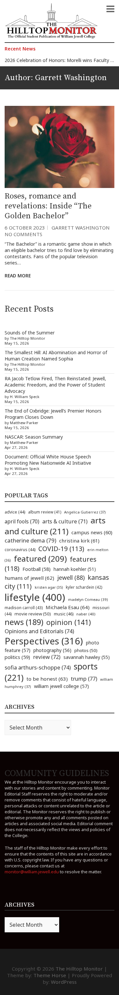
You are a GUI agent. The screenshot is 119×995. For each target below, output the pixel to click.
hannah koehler (75, 569)
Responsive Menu (110, 9)
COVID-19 (61, 548)
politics (17, 657)
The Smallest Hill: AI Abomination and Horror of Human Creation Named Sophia (56, 355)
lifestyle (35, 597)
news (24, 622)
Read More (18, 275)
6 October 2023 (25, 227)
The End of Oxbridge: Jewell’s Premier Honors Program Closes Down (53, 414)
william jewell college (61, 686)
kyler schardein (84, 587)
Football (36, 569)
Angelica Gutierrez (85, 512)
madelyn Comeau (88, 599)
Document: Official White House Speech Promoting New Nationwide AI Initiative (48, 459)
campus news (91, 532)
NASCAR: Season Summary (34, 437)
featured (40, 558)
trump (84, 678)
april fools (22, 521)
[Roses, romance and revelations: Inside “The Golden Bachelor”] (59, 147)
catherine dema (30, 540)
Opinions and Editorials (39, 631)
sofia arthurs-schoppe (38, 667)
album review (44, 511)
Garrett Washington (81, 227)
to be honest (47, 678)
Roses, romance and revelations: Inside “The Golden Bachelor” (48, 206)
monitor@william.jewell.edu (32, 872)
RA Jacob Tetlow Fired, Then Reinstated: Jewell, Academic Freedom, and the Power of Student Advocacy (55, 384)
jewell (71, 577)
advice (15, 512)
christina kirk (79, 540)
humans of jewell (29, 578)
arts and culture (55, 526)
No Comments (23, 234)
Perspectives (44, 641)
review (46, 657)
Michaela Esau (68, 607)
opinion (68, 622)
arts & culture (65, 521)
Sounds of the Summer (30, 332)
